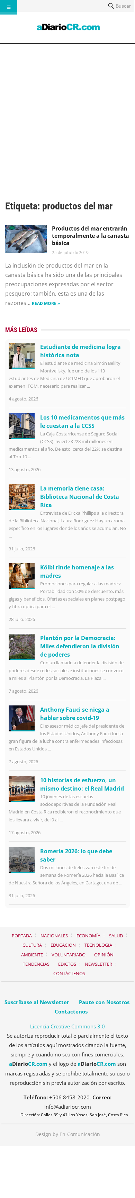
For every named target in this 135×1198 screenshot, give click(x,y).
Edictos (67, 964)
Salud (116, 936)
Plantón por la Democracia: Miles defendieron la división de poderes (79, 646)
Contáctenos (69, 973)
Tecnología (98, 945)
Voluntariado (69, 955)
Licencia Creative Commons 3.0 (67, 1026)
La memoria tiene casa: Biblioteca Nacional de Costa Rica (79, 497)
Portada (22, 936)
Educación (63, 945)
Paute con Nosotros (104, 1002)
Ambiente (32, 955)
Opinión (104, 955)
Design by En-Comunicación (67, 1134)
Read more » (46, 303)
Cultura (32, 945)
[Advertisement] (67, 114)
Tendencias (36, 964)
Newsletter (98, 964)
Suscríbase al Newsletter (36, 1002)
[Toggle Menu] (8, 7)
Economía (88, 936)
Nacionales (54, 936)
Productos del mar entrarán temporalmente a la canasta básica (90, 236)
